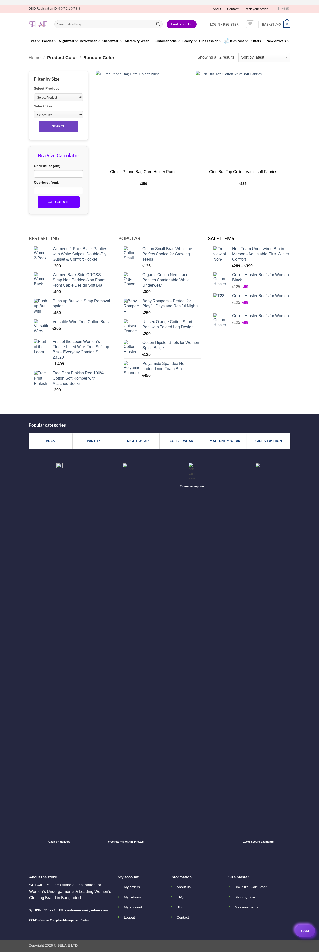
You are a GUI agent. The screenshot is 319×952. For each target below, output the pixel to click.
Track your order (256, 9)
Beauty (187, 41)
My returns (132, 897)
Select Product (46, 88)
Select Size (43, 106)
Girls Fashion (208, 41)
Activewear (88, 41)
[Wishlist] (250, 24)
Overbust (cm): (46, 182)
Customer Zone (166, 41)
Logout (129, 917)
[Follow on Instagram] (283, 9)
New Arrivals (276, 41)
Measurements (246, 907)
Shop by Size (245, 897)
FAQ (180, 897)
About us (184, 887)
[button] (224, 24)
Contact (233, 9)
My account (133, 907)
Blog (180, 907)
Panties (47, 41)
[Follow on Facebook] (278, 9)
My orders (132, 887)
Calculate (59, 202)
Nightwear (66, 41)
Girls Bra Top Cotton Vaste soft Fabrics (243, 172)
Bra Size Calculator (251, 887)
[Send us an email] (287, 9)
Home (35, 57)
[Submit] (158, 24)
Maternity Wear (137, 41)
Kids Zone (237, 41)
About (217, 9)
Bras (33, 41)
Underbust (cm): (48, 166)
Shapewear (110, 41)
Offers (256, 41)
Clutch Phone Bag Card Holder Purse (143, 172)
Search (58, 126)
